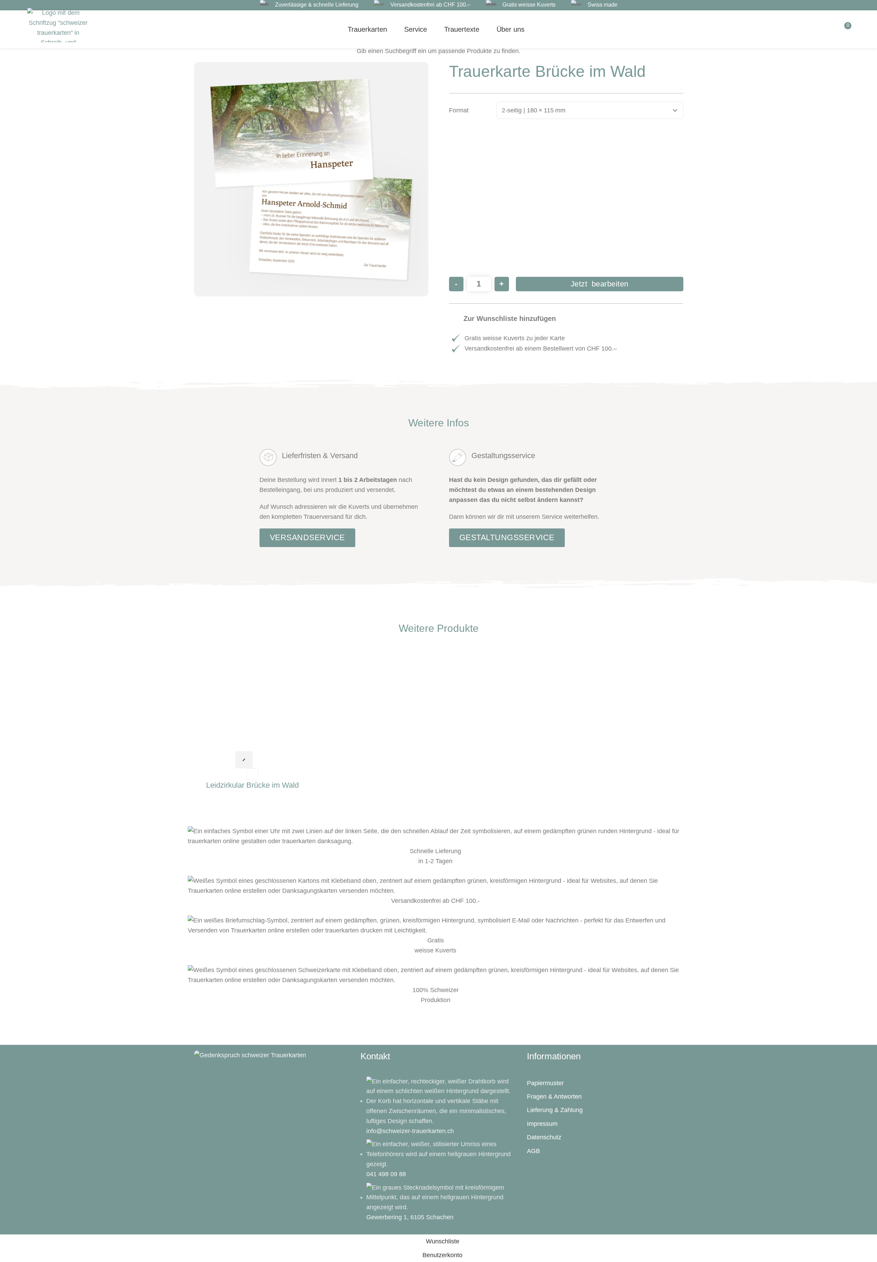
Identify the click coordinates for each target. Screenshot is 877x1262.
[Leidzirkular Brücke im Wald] (252, 699)
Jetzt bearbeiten (600, 284)
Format (459, 110)
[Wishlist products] (805, 29)
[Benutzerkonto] (824, 29)
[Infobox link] (309, 5)
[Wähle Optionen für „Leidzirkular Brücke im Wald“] (244, 759)
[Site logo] (58, 24)
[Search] (785, 29)
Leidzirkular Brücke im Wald (252, 785)
